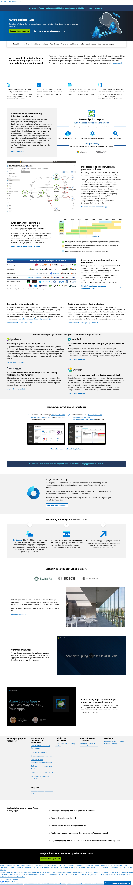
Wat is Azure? (5, 865)
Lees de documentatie (15, 362)
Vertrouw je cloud (64, 865)
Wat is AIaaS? (113, 874)
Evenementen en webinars (111, 872)
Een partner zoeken (49, 872)
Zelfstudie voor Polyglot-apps (42, 772)
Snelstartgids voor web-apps (41, 756)
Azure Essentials (77, 865)
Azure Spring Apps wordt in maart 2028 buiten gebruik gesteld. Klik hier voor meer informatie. (65, 8)
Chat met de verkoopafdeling (118, 883)
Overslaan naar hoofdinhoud (10, 1)
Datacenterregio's (50, 865)
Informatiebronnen (88, 44)
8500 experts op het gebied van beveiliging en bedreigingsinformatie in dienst (87, 417)
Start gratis (17, 540)
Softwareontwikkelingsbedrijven (12, 872)
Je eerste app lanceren (39, 752)
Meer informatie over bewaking (93, 207)
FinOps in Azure (27, 867)
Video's (37, 874)
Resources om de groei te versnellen (76, 867)
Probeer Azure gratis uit (19, 31)
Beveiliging (35, 44)
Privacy (51, 884)
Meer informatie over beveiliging (19, 323)
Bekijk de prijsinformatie (56, 505)
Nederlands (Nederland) (9, 879)
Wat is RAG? (20, 877)
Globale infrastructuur (35, 865)
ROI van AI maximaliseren (43, 867)
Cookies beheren (60, 884)
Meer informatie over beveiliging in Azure (66, 449)
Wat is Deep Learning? (100, 874)
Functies (25, 44)
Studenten (97, 872)
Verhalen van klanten (69, 44)
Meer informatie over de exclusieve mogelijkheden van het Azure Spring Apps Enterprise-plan (65, 464)
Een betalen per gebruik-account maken (49, 31)
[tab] (43, 578)
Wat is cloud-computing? (49, 874)
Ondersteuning (114, 867)
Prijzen (45, 44)
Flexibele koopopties (13, 867)
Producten (103, 865)
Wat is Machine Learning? (82, 874)
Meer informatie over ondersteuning (25, 246)
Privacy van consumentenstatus (11, 884)
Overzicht (16, 44)
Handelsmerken (90, 884)
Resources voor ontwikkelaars (82, 872)
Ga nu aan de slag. (117, 63)
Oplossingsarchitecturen (99, 867)
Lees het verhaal (17, 615)
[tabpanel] (66, 607)
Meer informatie (17, 151)
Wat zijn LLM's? (124, 874)
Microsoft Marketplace (32, 872)
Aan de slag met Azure (18, 865)
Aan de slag (54, 44)
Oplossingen (57, 867)
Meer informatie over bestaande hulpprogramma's (93, 287)
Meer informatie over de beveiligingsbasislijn (34, 319)
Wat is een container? (8, 877)
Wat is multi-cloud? (66, 874)
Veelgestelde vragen (106, 44)
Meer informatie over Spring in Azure (82, 323)
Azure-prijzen (113, 865)
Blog (69, 872)
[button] (91, 655)
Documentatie (61, 872)
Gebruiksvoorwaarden (75, 884)
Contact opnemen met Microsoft (36, 884)
